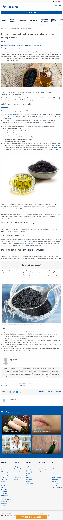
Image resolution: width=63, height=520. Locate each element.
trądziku (38, 245)
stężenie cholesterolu (13, 114)
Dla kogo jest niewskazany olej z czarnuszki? (14, 48)
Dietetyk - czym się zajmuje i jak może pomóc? (15, 452)
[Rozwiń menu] (60, 5)
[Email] (21, 392)
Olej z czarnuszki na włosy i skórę (31, 45)
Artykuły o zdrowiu (20, 28)
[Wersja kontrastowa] (53, 1)
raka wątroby (57, 147)
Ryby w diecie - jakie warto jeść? (11, 431)
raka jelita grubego (46, 149)
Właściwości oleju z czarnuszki (10, 45)
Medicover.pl (4, 28)
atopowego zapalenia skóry (26, 245)
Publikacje (11, 28)
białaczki (55, 149)
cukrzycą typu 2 (40, 120)
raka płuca (6, 149)
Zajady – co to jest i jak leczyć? (41, 431)
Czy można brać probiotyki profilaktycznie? (45, 452)
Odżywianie (29, 28)
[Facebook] (10, 392)
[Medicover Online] (55, 5)
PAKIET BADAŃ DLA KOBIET (31, 517)
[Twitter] (14, 392)
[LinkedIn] (17, 392)
